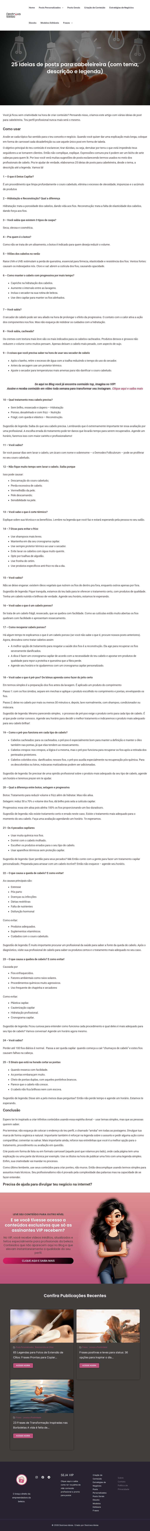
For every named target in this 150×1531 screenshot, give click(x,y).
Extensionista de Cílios (44, 1347)
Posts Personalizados (50, 7)
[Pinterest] (42, 1477)
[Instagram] (36, 1477)
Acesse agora (23, 1365)
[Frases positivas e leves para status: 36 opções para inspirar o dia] (108, 1326)
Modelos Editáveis (50, 23)
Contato (121, 1481)
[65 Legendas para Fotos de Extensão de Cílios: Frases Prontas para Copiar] (42, 1326)
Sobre (120, 1478)
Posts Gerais (73, 7)
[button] (62, 7)
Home (32, 7)
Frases (66, 23)
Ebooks (32, 23)
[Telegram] (49, 1477)
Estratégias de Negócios (121, 7)
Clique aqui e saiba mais (127, 388)
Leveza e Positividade (98, 1347)
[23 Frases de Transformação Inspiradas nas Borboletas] (42, 1396)
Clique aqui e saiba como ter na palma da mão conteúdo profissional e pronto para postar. (70, 1488)
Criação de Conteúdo (94, 7)
